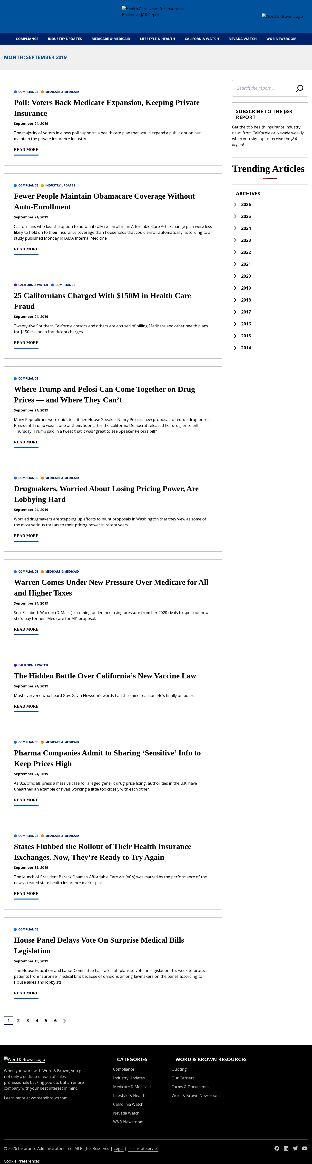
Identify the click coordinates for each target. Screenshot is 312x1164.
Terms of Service (143, 1148)
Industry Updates (65, 38)
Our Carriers (183, 1078)
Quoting (179, 1069)
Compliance (27, 38)
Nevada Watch (243, 38)
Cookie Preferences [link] (22, 1161)
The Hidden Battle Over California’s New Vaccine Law (105, 675)
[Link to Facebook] (277, 1148)
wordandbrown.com (49, 1098)
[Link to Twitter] (295, 1148)
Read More (26, 149)
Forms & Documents (190, 1086)
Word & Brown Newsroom (196, 1095)
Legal (119, 1148)
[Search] (300, 88)
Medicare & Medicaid (111, 38)
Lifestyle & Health (157, 38)
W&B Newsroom (281, 38)
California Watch (202, 38)
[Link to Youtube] (305, 1148)
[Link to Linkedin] (286, 1148)
